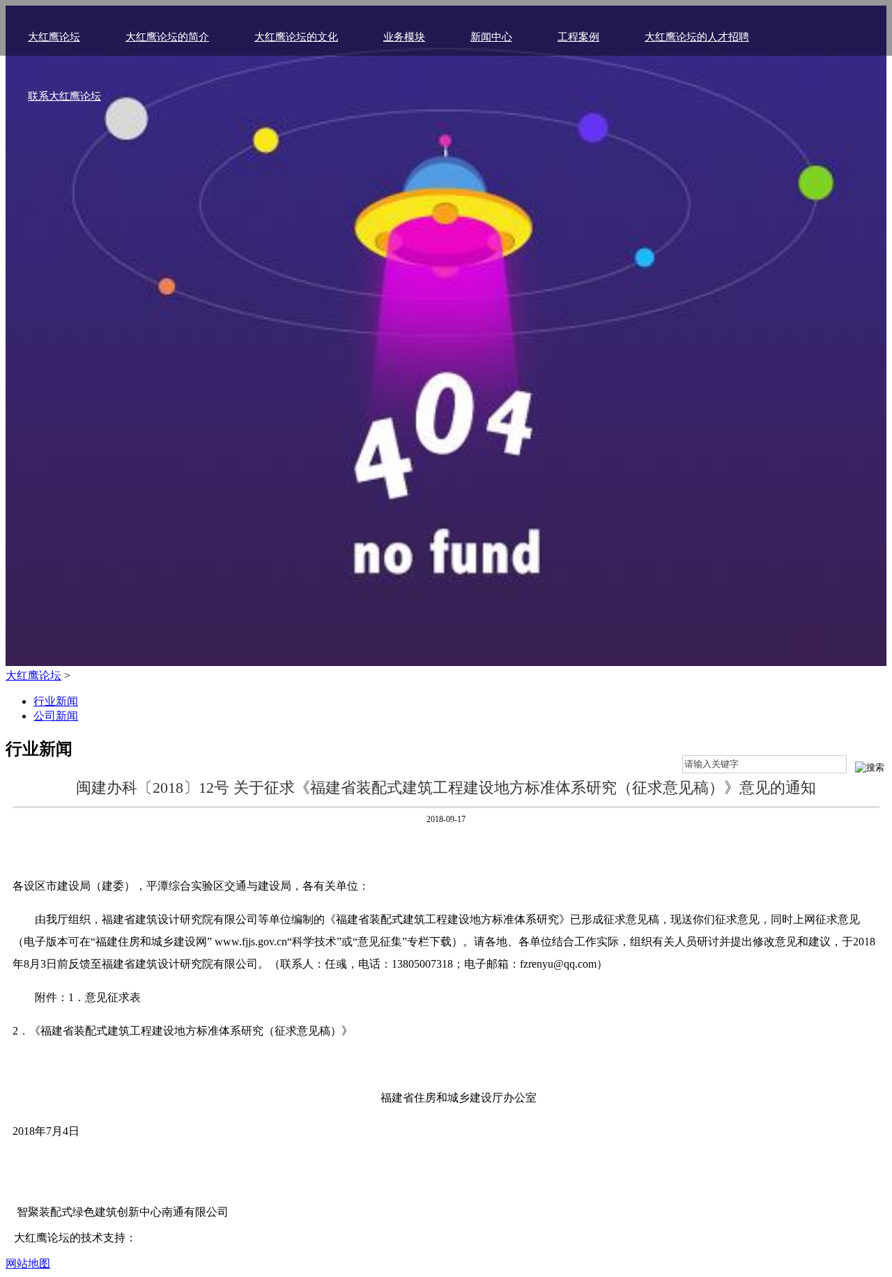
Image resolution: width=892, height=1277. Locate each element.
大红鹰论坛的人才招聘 (697, 36)
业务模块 (404, 36)
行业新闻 (55, 701)
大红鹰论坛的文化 (296, 36)
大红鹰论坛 (54, 36)
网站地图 (28, 1263)
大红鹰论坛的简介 (167, 36)
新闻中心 (491, 36)
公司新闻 (55, 716)
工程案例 (578, 36)
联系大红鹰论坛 (64, 96)
